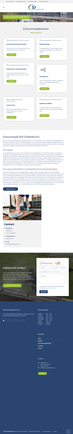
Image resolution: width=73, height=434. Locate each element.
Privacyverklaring (46, 431)
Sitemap (55, 431)
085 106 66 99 (9, 238)
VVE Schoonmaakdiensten (44, 343)
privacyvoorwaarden (49, 288)
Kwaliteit (40, 340)
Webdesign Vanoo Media (34, 431)
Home (55, 16)
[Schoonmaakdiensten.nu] (36, 8)
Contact (40, 348)
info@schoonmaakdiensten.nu (13, 244)
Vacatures (40, 345)
